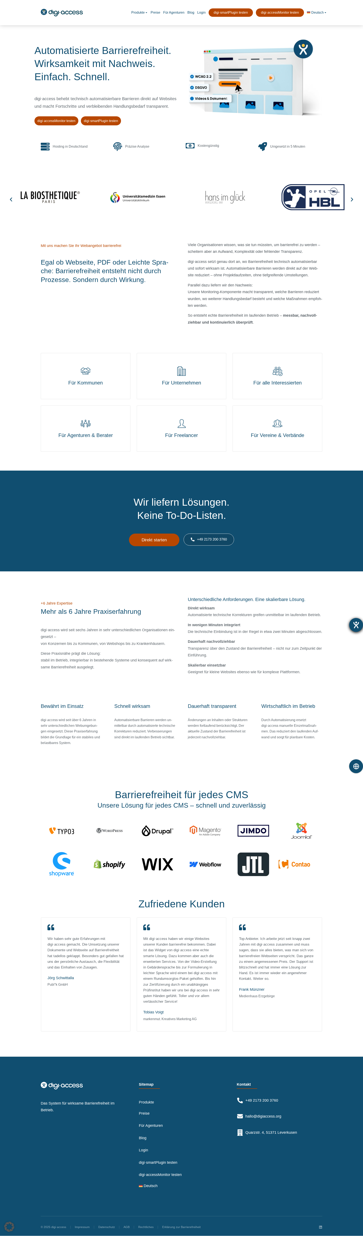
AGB (127, 1227)
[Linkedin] (320, 1227)
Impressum (82, 1227)
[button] (11, 199)
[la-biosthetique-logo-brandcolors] (50, 198)
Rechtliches (146, 1227)
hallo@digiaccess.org (263, 1116)
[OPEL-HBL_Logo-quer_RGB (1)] (313, 198)
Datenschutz (106, 1227)
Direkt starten (154, 540)
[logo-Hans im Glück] (225, 198)
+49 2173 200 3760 (212, 539)
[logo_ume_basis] (137, 199)
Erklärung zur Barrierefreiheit (181, 1227)
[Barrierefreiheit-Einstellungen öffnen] (356, 625)
